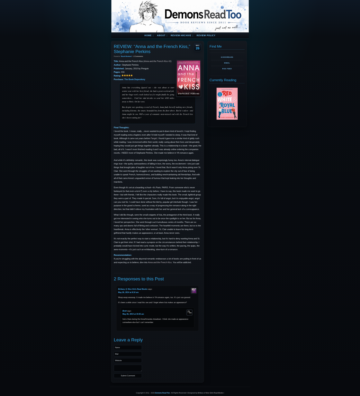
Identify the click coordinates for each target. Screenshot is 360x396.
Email (227, 63)
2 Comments (138, 56)
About (161, 35)
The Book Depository (134, 79)
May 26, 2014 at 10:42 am (133, 314)
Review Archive (181, 35)
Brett (124, 311)
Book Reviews (126, 56)
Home (148, 35)
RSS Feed (227, 69)
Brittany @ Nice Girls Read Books (132, 289)
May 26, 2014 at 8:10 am (128, 292)
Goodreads (227, 57)
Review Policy (206, 35)
